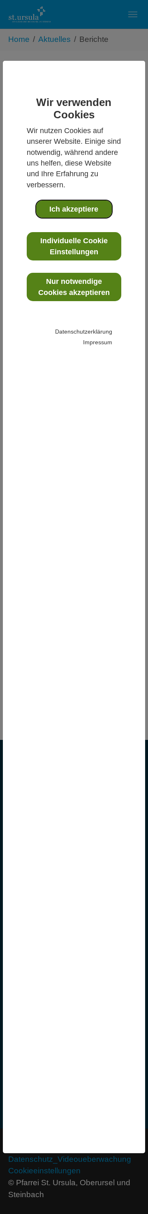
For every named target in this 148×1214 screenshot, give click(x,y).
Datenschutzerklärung (83, 331)
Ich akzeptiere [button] (73, 209)
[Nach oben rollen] (128, 1194)
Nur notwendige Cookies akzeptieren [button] (74, 286)
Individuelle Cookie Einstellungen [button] (74, 246)
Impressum (97, 342)
